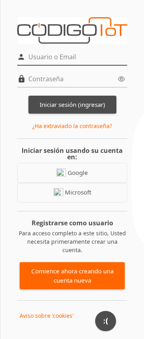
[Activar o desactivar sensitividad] (121, 79)
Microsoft (77, 192)
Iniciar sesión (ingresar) (72, 104)
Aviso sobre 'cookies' (47, 315)
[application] (105, 323)
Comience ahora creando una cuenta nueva (72, 275)
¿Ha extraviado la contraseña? (72, 126)
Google (77, 172)
